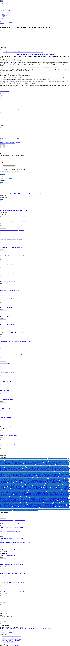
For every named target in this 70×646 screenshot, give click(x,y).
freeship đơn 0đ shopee (53, 481)
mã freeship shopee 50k (39, 490)
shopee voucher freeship (29, 505)
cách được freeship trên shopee (38, 463)
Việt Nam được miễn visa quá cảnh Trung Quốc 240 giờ (11, 247)
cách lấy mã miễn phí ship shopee (10, 467)
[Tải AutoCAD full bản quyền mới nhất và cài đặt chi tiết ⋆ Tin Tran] (3, 589)
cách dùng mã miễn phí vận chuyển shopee (15, 462)
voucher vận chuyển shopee (31, 510)
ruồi (52, 502)
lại (13, 485)
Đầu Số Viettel (36, 480)
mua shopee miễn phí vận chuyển (38, 500)
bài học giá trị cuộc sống (62, 458)
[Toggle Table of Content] (0, 49)
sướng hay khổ (16, 506)
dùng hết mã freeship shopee (30, 478)
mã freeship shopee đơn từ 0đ (62, 491)
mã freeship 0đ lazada (18, 488)
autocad (46, 458)
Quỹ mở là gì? (23, 502)
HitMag (10, 645)
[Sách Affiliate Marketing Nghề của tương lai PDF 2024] (8, 208)
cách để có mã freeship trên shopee (38, 462)
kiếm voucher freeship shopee (48, 484)
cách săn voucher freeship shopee (55, 474)
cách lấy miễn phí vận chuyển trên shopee (59, 468)
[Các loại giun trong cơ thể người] (3, 397)
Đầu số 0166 (4, 480)
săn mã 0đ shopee (62, 502)
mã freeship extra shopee (16, 489)
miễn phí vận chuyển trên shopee (58, 498)
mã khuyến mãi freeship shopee (55, 495)
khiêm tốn (10, 484)
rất (28, 502)
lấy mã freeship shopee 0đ (40, 486)
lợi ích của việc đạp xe (47, 487)
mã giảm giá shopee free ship (57, 494)
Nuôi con (5, 19)
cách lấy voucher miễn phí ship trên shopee (48, 469)
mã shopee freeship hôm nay (31, 496)
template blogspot (43, 506)
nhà (28, 501)
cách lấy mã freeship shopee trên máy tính (41, 466)
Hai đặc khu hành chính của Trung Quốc (39, 483)
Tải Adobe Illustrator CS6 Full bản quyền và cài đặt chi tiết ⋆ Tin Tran (14, 609)
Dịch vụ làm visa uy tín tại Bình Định (7, 272)
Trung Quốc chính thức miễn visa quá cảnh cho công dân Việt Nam (13, 255)
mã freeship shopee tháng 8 (38, 493)
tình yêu (26, 507)
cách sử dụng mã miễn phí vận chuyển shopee (58, 475)
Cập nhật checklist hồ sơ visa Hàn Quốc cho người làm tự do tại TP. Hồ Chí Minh (16, 341)
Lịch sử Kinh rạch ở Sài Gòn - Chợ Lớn (27, 487)
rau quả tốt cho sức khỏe (39, 502)
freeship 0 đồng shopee (29, 481)
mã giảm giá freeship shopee (9, 494)
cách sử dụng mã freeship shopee (31, 475)
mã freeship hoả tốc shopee (34, 489)
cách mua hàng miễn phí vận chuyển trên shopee (50, 470)
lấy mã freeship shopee (32, 486)
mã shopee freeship (23, 496)
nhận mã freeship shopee (33, 501)
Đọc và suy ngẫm (4, 15)
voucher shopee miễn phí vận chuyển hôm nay (20, 510)
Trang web (1, 167)
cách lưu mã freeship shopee (4, 470)
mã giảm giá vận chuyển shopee (21, 495)
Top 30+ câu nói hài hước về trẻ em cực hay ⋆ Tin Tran (11, 523)
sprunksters (12, 645)
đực (17, 481)
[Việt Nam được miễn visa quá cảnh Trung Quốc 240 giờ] (3, 245)
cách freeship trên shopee (4, 464)
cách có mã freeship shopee (13, 461)
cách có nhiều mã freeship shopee (32, 461)
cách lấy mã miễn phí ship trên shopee (20, 467)
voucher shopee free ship (41, 509)
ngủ (67, 500)
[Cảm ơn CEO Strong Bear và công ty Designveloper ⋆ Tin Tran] (3, 518)
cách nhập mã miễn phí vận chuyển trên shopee (44, 472)
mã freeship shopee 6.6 (46, 490)
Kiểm (17, 484)
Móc (21, 499)
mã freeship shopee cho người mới (33, 491)
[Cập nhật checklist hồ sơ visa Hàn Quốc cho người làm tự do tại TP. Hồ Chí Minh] (3, 339)
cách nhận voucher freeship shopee (11, 472)
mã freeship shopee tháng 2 (5, 493)
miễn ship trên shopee (3, 499)
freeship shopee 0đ (65, 481)
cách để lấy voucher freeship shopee (5, 463)
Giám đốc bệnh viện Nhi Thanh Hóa (45, 482)
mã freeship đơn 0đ (65, 488)
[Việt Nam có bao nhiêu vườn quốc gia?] (3, 424)
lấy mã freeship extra (26, 486)
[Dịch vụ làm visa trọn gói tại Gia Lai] (3, 305)
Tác (19, 506)
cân (19, 477)
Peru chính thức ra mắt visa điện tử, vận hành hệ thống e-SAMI (12, 221)
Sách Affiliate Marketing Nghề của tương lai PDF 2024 (13, 210)
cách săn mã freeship (26, 473)
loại (42, 487)
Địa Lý (62, 480)
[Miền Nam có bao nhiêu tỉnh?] (3, 379)
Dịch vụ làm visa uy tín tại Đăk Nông (7, 324)
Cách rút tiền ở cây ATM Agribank (56, 472)
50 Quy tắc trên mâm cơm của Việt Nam (8, 372)
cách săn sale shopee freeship (35, 474)
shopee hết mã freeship (38, 504)
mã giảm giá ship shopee (49, 494)
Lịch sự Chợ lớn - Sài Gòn (17, 487)
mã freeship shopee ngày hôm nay (41, 492)
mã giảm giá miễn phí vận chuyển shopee (20, 494)
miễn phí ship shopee (13, 498)
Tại (20, 506)
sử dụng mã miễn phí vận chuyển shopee (47, 505)
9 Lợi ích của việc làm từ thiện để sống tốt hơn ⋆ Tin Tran (11, 538)
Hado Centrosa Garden (32, 628)
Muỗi (45, 500)
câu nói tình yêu (35, 477)
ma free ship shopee (61, 487)
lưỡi (55, 487)
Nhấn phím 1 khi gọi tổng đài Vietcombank (54, 501)
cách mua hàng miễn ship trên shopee (63, 470)
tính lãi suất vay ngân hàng (21, 507)
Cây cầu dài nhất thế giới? (5, 363)
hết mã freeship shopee (60, 483)
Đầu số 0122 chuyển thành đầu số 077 (25, 479)
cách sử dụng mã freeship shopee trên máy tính (44, 475)
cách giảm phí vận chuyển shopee (30, 464)
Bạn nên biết (27, 628)
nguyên (26, 501)
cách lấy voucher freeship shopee (25, 469)
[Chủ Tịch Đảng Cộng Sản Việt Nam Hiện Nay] (3, 433)
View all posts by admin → (4, 151)
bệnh (68, 458)
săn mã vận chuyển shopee (57, 503)
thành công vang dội (52, 506)
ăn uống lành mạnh (33, 458)
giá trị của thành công (25, 482)
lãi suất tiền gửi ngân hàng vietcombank (38, 485)
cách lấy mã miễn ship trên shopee (28, 468)
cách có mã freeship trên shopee (22, 461)
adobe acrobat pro (15, 458)
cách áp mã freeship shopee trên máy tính (41, 460)
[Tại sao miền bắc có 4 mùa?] (3, 406)
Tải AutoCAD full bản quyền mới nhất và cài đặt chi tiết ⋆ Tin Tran (13, 591)
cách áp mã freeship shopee (31, 460)
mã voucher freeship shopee (5, 497)
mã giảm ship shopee (47, 495)
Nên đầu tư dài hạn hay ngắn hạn (52, 500)
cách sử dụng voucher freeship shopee (30, 476)
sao (68, 503)
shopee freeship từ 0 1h (23, 504)
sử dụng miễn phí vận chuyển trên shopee (60, 505)
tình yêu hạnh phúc (35, 507)
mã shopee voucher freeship (49, 496)
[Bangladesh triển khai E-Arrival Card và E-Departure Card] (3, 228)
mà (57, 487)
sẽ (0, 504)
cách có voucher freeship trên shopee (42, 461)
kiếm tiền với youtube (40, 484)
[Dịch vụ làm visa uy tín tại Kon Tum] (3, 314)
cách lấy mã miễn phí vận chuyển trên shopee (15, 468)
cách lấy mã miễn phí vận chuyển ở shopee (58, 467)
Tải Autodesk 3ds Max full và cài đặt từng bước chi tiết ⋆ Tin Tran (13, 600)
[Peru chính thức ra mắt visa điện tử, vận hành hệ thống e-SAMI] (3, 352)
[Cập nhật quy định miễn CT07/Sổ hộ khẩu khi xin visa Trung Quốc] (3, 330)
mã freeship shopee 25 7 (17, 490)
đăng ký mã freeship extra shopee (54, 478)
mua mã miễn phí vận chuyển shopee (27, 500)
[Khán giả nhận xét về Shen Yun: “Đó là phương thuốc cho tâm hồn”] (8, 107)
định (3, 481)
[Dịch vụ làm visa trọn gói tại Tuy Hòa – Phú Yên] (3, 288)
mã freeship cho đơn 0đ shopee (50, 488)
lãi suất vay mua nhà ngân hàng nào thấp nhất (51, 485)
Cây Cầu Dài (49, 477)
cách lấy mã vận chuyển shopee (38, 468)
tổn (40, 507)
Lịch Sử (3, 12)
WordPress (5, 645)
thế (56, 506)
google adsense (29, 483)
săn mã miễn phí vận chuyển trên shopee (46, 503)
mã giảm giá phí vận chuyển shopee (40, 494)
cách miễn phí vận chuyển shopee (14, 470)
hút (5, 484)
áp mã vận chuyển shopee (41, 458)
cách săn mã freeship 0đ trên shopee (45, 473)
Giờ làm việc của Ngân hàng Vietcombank (13, 483)
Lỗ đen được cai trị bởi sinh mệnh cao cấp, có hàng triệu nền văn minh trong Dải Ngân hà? (18, 123)
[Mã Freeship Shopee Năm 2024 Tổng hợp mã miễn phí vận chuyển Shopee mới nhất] (8, 191)
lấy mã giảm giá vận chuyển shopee (49, 486)
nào (46, 500)
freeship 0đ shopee (36, 481)
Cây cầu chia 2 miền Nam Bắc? (6, 417)
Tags (2, 346)
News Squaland (2, 93)
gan (14, 482)
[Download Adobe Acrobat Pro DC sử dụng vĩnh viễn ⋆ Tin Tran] (3, 562)
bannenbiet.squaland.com (4, 8)
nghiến (65, 500)
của (10, 478)
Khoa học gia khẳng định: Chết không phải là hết (10, 138)
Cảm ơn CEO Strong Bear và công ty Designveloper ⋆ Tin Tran (12, 520)
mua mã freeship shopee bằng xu (16, 500)
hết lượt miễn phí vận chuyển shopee (51, 483)
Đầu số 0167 (8, 480)
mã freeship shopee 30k (24, 490)
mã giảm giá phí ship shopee (30, 494)
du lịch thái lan (22, 478)
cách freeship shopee (66, 463)
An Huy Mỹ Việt (6, 628)
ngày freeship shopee (61, 500)
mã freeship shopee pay (50, 492)
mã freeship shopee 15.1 (10, 490)
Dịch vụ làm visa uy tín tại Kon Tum (7, 316)
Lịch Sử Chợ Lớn (10, 487)
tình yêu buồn (30, 507)
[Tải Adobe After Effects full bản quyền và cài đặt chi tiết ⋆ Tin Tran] (3, 580)
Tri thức (3, 13)
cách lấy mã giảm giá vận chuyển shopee (54, 466)
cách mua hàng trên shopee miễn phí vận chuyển (47, 471)
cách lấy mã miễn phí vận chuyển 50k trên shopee (44, 467)
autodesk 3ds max (50, 458)
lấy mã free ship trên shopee (18, 486)
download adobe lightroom (15, 478)
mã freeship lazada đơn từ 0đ (49, 489)
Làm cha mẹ (4, 18)
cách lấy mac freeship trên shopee (48, 468)
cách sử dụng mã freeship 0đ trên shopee (20, 475)
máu (51, 497)
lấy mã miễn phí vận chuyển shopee (60, 486)
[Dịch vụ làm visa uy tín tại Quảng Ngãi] (3, 279)
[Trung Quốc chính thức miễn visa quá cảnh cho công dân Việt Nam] (3, 253)
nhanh (62, 501)
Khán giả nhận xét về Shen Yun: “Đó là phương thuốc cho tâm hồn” (13, 108)
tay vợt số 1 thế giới (37, 506)
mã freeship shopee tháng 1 (58, 492)
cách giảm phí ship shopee (12, 464)
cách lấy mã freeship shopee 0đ (30, 466)
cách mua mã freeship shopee (59, 471)
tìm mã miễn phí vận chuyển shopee (11, 507)
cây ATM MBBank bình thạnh (42, 477)
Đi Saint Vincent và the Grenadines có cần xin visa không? (11, 239)
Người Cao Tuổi (2, 501)
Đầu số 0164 (65, 479)
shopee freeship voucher (31, 504)
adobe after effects (21, 458)
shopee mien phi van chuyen (62, 504)
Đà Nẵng (36, 478)
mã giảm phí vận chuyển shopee (39, 495)
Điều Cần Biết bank (3, 91)
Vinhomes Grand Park (12, 628)
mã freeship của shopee (58, 488)
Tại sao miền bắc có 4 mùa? (5, 408)
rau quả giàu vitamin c (32, 502)
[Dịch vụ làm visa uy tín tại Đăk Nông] (3, 322)
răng (25, 502)
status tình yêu (35, 505)
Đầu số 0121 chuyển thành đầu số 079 (13, 479)
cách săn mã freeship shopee (64, 473)
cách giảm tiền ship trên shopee (60, 464)
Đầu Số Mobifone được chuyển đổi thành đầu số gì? (26, 480)
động (7, 481)
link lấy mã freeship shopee (37, 487)
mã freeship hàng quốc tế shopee (25, 489)
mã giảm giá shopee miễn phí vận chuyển (10, 495)
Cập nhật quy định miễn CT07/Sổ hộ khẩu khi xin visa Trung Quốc (13, 332)
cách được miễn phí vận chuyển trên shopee (49, 463)
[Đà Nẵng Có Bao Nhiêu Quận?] (3, 388)
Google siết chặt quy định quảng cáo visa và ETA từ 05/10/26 (12, 263)
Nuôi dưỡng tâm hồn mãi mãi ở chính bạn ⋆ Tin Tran (10, 549)
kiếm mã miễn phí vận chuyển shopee (31, 484)
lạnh (12, 486)
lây (13, 486)
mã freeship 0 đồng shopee (6, 488)
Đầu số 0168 (12, 480)
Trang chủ (3, 2)
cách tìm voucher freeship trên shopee (64, 476)
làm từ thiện (9, 486)
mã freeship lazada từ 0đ (57, 489)
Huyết (7, 484)
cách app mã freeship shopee (64, 460)
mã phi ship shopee (6, 496)
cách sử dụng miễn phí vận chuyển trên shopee (17, 476)
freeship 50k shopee (42, 481)
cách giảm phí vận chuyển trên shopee (41, 464)
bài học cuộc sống (56, 458)
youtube (36, 510)
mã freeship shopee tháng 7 (30, 493)
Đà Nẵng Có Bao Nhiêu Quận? (6, 390)
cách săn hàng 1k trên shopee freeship (17, 473)
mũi (43, 500)
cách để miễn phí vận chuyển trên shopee (17, 463)
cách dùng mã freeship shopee (63, 461)
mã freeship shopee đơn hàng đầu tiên (52, 491)
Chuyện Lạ (3, 14)
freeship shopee (59, 481)
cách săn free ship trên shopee (6, 473)
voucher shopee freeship (48, 509)
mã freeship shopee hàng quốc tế (14, 492)
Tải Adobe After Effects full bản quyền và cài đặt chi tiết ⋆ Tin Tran (13, 582)
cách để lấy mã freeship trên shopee (63, 462)
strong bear (39, 505)
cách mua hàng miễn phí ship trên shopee (37, 470)
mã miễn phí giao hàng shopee (64, 495)
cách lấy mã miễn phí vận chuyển (32, 467)
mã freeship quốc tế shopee (66, 489)
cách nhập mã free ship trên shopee (22, 472)
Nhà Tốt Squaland (3, 92)
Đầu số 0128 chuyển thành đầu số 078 (49, 479)
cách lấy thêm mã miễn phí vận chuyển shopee (13, 469)
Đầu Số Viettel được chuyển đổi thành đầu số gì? (45, 480)
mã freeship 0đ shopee (25, 488)
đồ (4, 481)
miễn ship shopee (65, 498)
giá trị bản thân (19, 482)
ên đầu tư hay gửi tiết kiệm (22, 481)
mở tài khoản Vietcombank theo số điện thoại (13, 499)
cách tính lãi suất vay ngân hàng (5, 477)
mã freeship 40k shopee (42, 488)
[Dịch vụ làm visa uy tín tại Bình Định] (3, 271)
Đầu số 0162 (57, 479)
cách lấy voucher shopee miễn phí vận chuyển (62, 469)
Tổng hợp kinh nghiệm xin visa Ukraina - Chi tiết (48, 507)
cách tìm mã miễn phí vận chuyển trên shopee (51, 476)
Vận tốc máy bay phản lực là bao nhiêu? (8, 444)
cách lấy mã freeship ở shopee (12, 466)
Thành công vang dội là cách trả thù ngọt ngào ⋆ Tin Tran (11, 527)
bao (66, 458)
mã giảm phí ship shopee (30, 495)
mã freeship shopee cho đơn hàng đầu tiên (9, 491)
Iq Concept (43, 628)
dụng (25, 478)
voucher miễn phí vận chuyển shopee (31, 509)
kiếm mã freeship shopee (21, 484)
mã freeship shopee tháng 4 (13, 493)
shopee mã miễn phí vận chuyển (53, 504)
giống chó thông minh (23, 483)
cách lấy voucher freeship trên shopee (36, 469)
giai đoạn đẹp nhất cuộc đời (34, 482)
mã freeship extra (9, 489)
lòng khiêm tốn (53, 487)
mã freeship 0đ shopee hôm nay (33, 488)
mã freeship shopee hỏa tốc (23, 492)
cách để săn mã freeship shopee (28, 463)
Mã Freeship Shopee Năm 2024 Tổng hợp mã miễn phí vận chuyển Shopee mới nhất (20, 193)
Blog (2, 17)
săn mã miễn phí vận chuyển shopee (34, 503)
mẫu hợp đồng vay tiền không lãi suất (58, 497)
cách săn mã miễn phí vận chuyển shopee (14, 474)
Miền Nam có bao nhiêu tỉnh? (6, 381)
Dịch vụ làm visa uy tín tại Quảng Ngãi (7, 281)
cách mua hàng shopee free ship (5, 471)
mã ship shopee (12, 496)
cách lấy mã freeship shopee (21, 466)
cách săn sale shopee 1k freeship (26, 474)
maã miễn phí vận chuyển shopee (35, 497)
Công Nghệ (3, 16)
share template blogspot (4, 504)
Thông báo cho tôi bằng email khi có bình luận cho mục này (10, 171)
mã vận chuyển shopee (57, 496)
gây (15, 482)
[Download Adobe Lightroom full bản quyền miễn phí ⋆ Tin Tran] (3, 571)
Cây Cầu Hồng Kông (62, 477)
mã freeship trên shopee (62, 493)
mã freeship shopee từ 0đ (55, 493)
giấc (29, 482)
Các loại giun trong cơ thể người (6, 399)
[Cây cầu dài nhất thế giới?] (3, 361)
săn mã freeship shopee (25, 503)
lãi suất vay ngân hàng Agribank (63, 485)
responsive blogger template (48, 502)
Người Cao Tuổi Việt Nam (21, 501)
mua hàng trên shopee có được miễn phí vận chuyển (50, 499)
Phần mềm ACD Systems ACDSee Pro (7, 555)
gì (16, 482)
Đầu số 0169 (16, 480)
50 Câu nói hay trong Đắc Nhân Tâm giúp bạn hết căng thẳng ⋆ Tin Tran (14, 545)
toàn (38, 507)
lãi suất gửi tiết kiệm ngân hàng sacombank (20, 485)
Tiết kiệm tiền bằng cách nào (64, 506)
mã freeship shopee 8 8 (60, 490)
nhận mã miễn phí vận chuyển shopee (42, 501)
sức (13, 506)
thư (57, 506)
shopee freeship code (17, 504)
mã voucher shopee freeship (25, 497)
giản (6, 483)
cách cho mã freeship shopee (4, 461)
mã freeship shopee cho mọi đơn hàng (22, 491)
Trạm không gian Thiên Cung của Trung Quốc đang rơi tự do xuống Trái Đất (13, 51)
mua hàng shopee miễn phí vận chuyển (36, 499)
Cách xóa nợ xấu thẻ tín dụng (14, 477)
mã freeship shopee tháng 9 (47, 493)
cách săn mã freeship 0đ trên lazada (34, 473)
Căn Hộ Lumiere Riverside (20, 628)
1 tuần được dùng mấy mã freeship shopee (6, 458)
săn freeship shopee (56, 502)
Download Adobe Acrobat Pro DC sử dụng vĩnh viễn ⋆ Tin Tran (12, 564)
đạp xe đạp (62, 478)
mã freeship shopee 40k (32, 490)
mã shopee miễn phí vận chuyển (40, 496)
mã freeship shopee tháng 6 (22, 493)
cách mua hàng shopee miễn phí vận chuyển (16, 471)
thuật (58, 506)
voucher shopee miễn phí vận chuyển (6, 510)
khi (8, 484)
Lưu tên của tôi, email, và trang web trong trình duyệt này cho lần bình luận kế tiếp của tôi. (14, 169)
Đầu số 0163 (61, 479)
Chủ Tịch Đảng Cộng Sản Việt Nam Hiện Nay (9, 435)
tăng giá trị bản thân (24, 506)
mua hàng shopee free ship (26, 499)
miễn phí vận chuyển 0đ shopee (29, 498)
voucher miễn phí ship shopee (21, 509)
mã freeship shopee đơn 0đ (42, 491)
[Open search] (0, 21)
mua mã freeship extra (61, 499)
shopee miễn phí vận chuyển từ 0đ (13, 505)
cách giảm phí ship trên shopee (20, 464)
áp (36, 458)
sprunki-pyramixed (17, 645)
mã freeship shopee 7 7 (53, 490)
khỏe (13, 484)
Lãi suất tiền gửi (29, 485)
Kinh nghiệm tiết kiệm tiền (58, 484)
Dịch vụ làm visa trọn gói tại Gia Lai (7, 307)
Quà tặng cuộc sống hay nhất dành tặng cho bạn (13, 502)
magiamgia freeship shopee (44, 497)
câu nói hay (30, 477)
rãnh (27, 502)
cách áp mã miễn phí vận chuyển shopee (54, 460)
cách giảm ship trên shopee (51, 464)
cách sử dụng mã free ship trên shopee (8, 475)
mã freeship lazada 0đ (41, 489)
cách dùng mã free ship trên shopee (54, 461)
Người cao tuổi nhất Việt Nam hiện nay (11, 501)
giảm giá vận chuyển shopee (55, 482)
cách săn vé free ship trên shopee (45, 474)
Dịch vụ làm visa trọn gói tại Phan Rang (8, 298)
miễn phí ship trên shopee (21, 498)
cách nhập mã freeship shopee (32, 472)
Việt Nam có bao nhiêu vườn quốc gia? (7, 426)
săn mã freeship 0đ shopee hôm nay (16, 503)
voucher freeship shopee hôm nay (11, 509)
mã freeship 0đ (13, 488)
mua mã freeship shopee (7, 500)
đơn (5, 481)
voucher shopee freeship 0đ (56, 509)
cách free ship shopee (59, 463)
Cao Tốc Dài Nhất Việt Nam (5, 453)
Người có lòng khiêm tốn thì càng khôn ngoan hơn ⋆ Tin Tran (12, 531)
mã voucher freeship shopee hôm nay (15, 497)
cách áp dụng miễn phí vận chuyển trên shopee (12, 460)
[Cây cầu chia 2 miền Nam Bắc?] (3, 415)
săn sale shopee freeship (64, 503)
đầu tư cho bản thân (56, 480)
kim (53, 484)
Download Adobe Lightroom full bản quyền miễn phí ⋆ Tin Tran (13, 573)
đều (60, 480)
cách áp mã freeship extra (23, 460)
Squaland (7, 91)
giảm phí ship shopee (63, 482)
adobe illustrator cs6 (27, 458)
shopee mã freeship (45, 504)
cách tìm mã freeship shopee (40, 476)
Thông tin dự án (39, 628)
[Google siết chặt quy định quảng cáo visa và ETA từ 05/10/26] (3, 262)
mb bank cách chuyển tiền (6, 498)
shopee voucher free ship (22, 505)
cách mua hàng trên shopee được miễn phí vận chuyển (31, 471)
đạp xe (60, 478)
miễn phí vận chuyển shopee (48, 498)
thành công (47, 506)
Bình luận (2, 162)
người (68, 500)
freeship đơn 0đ (47, 481)
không (15, 484)
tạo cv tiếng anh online (30, 506)
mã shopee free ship (17, 496)
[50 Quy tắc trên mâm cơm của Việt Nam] (3, 370)
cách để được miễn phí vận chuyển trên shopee (51, 462)
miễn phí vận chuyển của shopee (39, 498)
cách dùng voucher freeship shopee (27, 462)
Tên (1, 164)
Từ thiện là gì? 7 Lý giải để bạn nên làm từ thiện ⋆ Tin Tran (12, 534)
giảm (39, 482)
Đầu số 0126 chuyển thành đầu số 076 (37, 479)
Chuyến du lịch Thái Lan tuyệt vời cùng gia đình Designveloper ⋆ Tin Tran (15, 542)
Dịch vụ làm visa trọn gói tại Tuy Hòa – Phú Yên (9, 290)
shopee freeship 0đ (11, 504)
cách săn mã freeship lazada (55, 473)
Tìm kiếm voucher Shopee (6, 3)
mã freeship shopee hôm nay (32, 492)
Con (9, 478)
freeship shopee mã (10, 482)
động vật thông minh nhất (12, 481)
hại (32, 483)
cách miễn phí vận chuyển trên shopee (25, 470)
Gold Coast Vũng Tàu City (49, 628)
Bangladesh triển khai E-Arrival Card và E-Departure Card (12, 230)
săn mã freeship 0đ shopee (7, 503)
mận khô (49, 497)
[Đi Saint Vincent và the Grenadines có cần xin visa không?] (3, 237)
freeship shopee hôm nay (3, 482)
